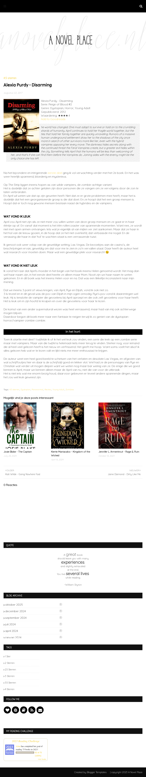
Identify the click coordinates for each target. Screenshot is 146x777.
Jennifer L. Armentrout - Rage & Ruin (118, 451)
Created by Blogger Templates (90, 772)
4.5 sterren (14, 389)
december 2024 (33, 611)
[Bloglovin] (7, 709)
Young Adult (58, 389)
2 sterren (10, 663)
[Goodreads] (23, 709)
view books (42, 759)
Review (48, 389)
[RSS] (31, 709)
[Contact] (40, 709)
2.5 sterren (10, 669)
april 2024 (33, 631)
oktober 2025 (33, 604)
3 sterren (10, 676)
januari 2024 (33, 637)
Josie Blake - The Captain (18, 451)
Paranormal (37, 389)
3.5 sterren (10, 682)
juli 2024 (33, 624)
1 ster (8, 656)
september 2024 (33, 617)
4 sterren (9, 689)
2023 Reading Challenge (26, 741)
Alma (18, 746)
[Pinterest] (15, 709)
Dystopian (25, 389)
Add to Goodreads (53, 119)
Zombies (70, 389)
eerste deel (55, 173)
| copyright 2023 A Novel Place (126, 772)
